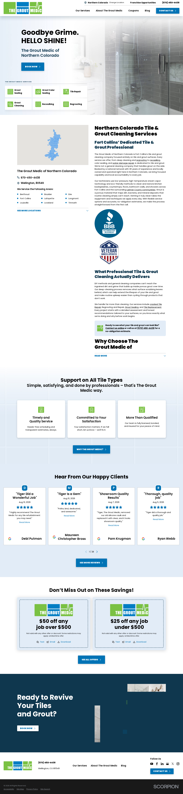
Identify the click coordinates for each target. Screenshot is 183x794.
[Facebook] (157, 763)
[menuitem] (9, 789)
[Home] (23, 8)
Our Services (80, 765)
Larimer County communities (141, 189)
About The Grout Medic (104, 765)
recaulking (155, 160)
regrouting (141, 160)
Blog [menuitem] (147, 10)
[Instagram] (178, 763)
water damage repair (123, 163)
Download (66, 641)
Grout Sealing (132, 307)
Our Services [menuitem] (83, 10)
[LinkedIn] (162, 763)
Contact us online (115, 328)
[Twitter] (172, 763)
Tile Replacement (152, 307)
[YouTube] (151, 763)
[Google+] (167, 763)
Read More (24, 522)
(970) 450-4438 (170, 3)
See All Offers (90, 659)
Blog (123, 765)
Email (52, 641)
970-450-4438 (30, 177)
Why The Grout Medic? (90, 449)
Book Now (31, 66)
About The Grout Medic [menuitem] (109, 10)
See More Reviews (90, 562)
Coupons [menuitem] (133, 10)
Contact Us (166, 10)
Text (42, 641)
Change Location (116, 2)
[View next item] (97, 552)
